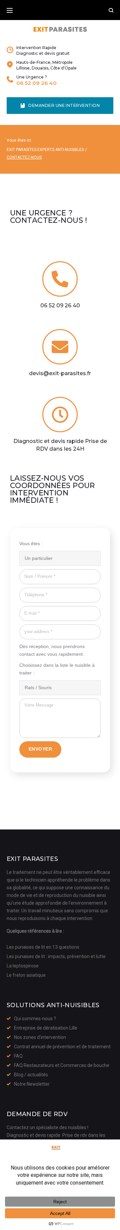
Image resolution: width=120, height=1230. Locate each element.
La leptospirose (23, 965)
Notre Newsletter (32, 1084)
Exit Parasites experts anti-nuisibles (45, 149)
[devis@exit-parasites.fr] (60, 346)
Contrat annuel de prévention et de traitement (62, 1046)
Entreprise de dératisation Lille (45, 1028)
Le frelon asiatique (26, 975)
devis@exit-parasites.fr (60, 373)
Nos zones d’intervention (40, 1037)
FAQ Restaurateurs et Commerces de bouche (61, 1065)
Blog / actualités (31, 1074)
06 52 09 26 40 (36, 83)
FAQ (18, 1056)
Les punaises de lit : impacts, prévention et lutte (56, 956)
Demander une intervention (64, 105)
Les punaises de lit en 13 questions (43, 947)
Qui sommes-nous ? (35, 1018)
